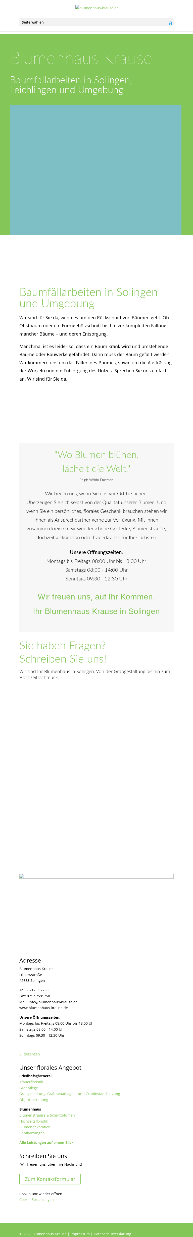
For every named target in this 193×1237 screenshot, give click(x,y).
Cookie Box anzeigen (36, 1199)
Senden (160, 826)
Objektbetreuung (33, 1099)
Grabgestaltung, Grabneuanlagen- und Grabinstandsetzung (69, 1093)
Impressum (80, 1233)
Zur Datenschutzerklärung (103, 813)
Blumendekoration (35, 1127)
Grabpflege (28, 1088)
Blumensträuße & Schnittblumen (47, 1115)
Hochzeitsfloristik (33, 1121)
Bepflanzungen (32, 1133)
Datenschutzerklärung (112, 1233)
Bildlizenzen (29, 1054)
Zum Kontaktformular (50, 1179)
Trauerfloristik (31, 1081)
